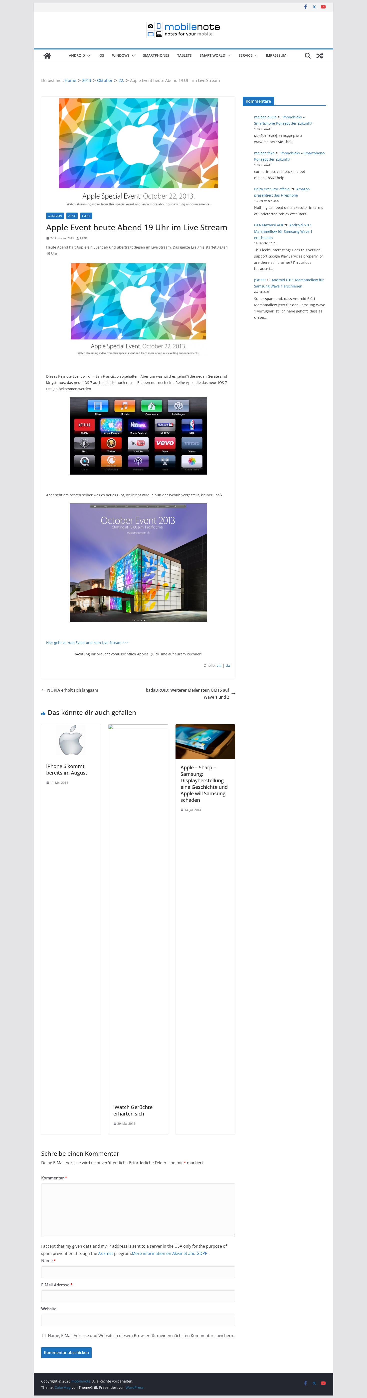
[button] (87, 55)
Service (245, 55)
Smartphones (156, 55)
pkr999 (260, 280)
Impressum (276, 55)
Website (48, 1309)
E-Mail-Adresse (57, 1285)
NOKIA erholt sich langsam (72, 690)
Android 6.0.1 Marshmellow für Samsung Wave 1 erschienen (283, 231)
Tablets (184, 55)
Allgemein (55, 216)
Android (77, 55)
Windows (121, 55)
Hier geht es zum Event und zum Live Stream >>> (87, 642)
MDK (83, 238)
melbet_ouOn (265, 117)
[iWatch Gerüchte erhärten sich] (138, 728)
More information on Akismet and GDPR (169, 1253)
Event (86, 216)
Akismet (105, 1253)
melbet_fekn (264, 153)
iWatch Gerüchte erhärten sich (133, 1110)
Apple (72, 216)
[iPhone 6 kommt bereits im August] (71, 728)
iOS (101, 55)
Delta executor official (272, 189)
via (219, 665)
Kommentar (54, 1178)
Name (48, 1260)
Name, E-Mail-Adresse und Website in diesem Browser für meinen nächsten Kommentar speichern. (141, 1335)
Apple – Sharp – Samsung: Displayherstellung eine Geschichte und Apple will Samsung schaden (204, 783)
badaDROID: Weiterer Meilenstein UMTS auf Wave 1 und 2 (187, 693)
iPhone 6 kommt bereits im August (66, 769)
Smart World (212, 55)
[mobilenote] (47, 56)
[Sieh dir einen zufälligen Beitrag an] (320, 56)
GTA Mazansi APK (268, 225)
